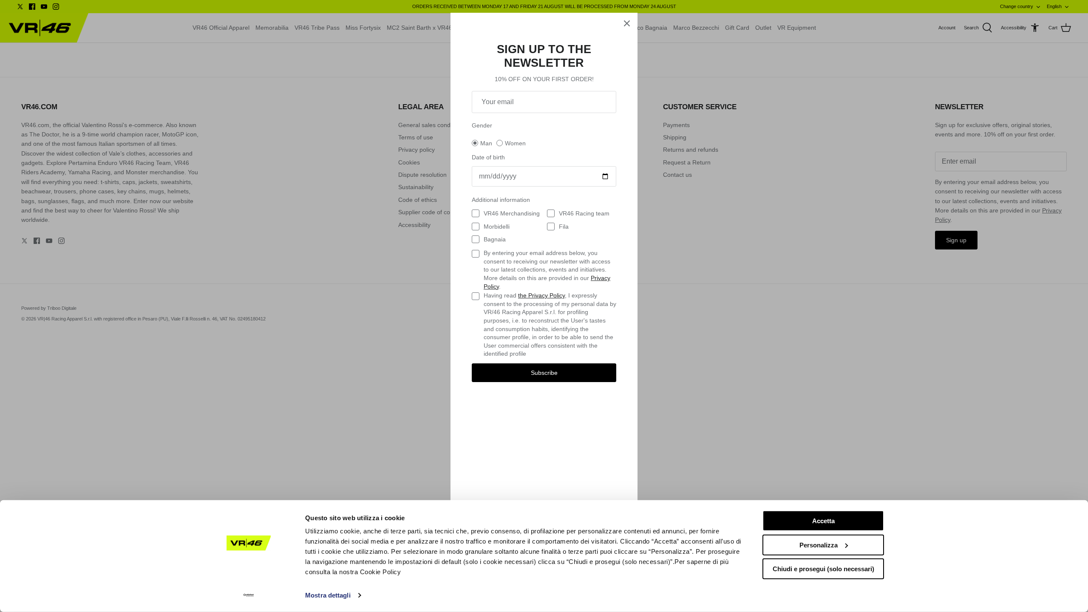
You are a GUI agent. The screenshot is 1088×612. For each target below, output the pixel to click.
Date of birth (488, 157)
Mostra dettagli (328, 595)
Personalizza (818, 544)
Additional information (501, 199)
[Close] (627, 23)
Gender (482, 125)
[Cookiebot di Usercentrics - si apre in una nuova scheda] (249, 595)
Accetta (823, 520)
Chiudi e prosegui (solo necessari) (823, 568)
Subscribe (544, 372)
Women (515, 143)
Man (486, 143)
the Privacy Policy (541, 295)
